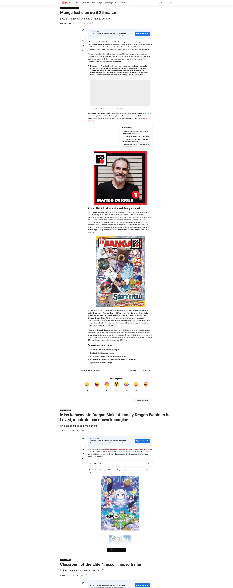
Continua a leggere (116, 550)
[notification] (160, 3)
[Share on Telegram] (83, 45)
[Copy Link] (83, 50)
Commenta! (82, 23)
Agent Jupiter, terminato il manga (101, 363)
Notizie (76, 8)
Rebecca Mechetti (65, 23)
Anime (62, 410)
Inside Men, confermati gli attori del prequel (104, 350)
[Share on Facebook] (83, 36)
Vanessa (62, 430)
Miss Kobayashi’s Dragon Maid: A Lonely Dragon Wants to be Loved (128, 449)
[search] (162, 2)
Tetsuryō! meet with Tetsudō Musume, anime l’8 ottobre (108, 356)
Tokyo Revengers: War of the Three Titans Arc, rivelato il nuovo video (113, 359)
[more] (128, 2)
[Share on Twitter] (83, 41)
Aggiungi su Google (142, 33)
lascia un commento (143, 400)
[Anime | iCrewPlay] (66, 2)
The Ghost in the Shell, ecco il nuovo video (136, 136)
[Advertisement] (120, 93)
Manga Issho (140, 42)
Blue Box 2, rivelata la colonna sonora (102, 353)
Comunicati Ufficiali (67, 8)
